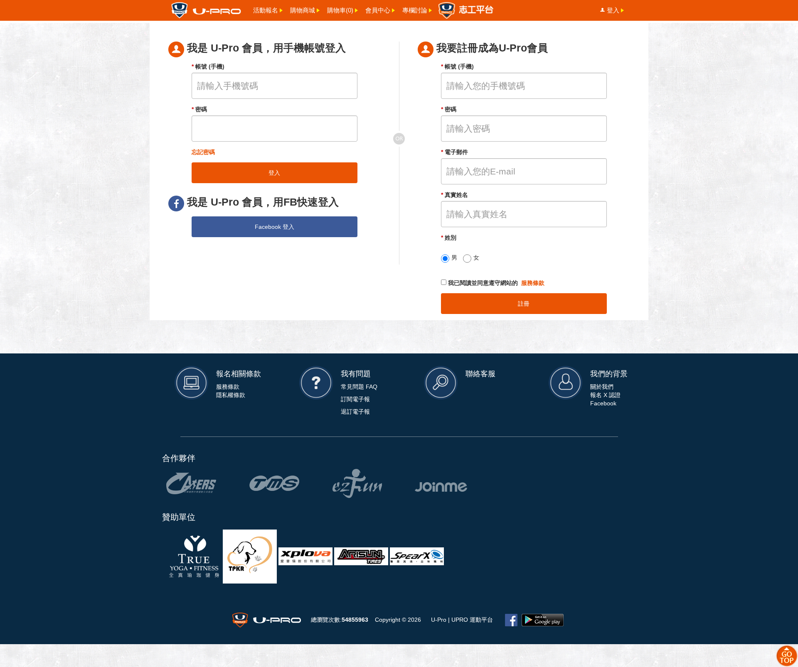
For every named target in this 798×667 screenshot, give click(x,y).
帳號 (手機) (208, 66)
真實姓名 (454, 194)
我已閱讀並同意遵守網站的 (495, 283)
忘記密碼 (203, 152)
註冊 (524, 303)
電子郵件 (454, 152)
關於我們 (601, 386)
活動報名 (265, 10)
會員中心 (377, 10)
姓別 (448, 237)
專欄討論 (414, 10)
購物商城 (302, 10)
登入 (613, 10)
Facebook (603, 403)
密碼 (199, 109)
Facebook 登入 (274, 226)
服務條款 (532, 283)
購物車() (340, 10)
